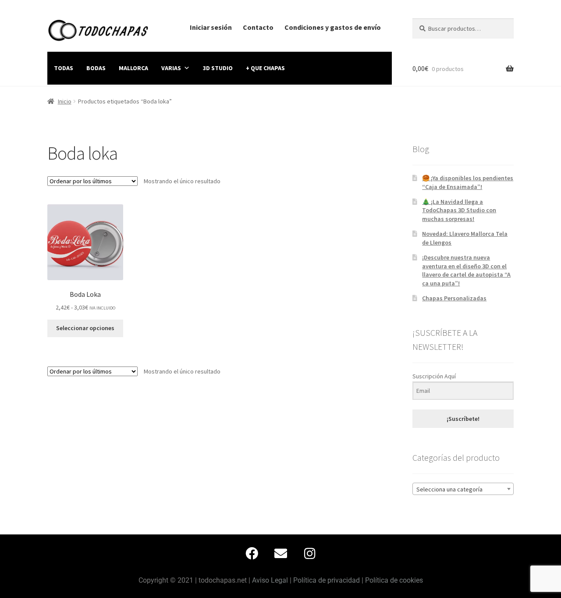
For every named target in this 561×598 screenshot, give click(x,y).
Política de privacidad (326, 580)
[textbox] (463, 489)
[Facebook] (251, 553)
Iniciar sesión (211, 27)
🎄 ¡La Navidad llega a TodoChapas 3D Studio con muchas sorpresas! (459, 210)
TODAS (63, 68)
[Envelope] (280, 553)
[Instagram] (309, 553)
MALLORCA (133, 68)
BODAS (96, 68)
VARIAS (171, 68)
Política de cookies (394, 580)
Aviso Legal (270, 580)
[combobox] (463, 489)
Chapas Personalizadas (454, 298)
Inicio (64, 101)
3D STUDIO (218, 68)
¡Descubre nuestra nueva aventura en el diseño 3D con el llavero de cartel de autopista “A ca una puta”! (466, 270)
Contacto (258, 27)
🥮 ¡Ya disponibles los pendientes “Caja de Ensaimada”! (467, 182)
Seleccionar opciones (85, 328)
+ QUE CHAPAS (265, 68)
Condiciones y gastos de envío (332, 27)
